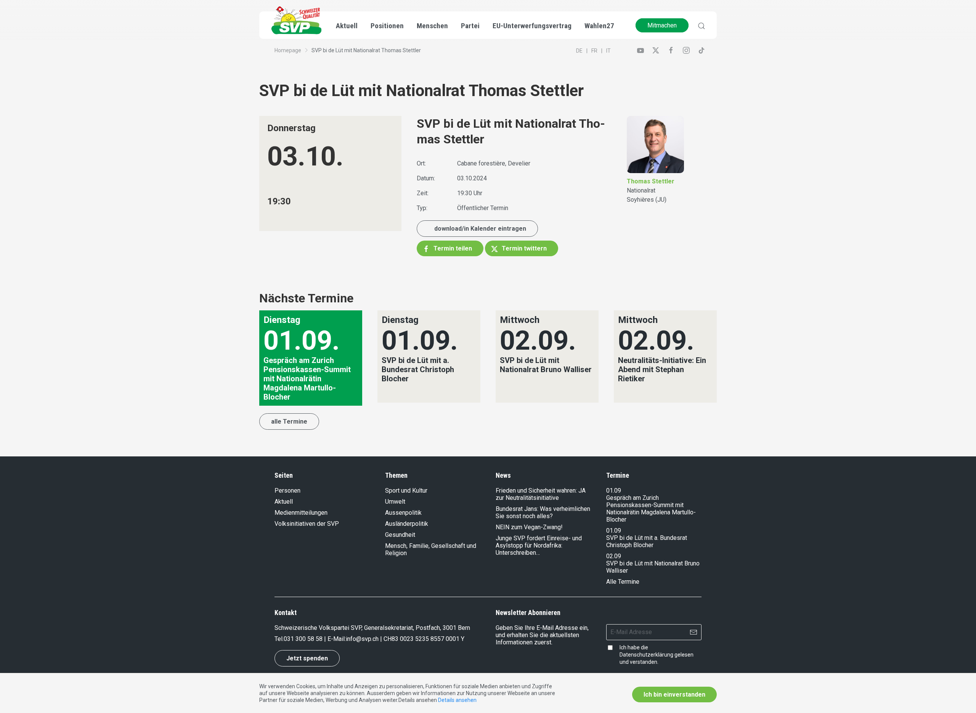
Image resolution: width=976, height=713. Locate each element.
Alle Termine (622, 581)
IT (608, 51)
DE (579, 51)
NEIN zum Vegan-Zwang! (529, 527)
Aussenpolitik (403, 512)
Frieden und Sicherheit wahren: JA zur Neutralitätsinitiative (541, 494)
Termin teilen (452, 248)
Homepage (287, 50)
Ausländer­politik (406, 523)
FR (594, 51)
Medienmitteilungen (300, 512)
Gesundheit (400, 534)
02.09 (613, 556)
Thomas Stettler (650, 181)
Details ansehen (457, 700)
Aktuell (283, 501)
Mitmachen (662, 25)
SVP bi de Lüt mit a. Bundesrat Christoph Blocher (646, 541)
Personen (287, 490)
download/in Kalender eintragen (480, 228)
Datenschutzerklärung (646, 655)
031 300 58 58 (303, 638)
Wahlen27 (599, 25)
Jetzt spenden (307, 658)
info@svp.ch (362, 638)
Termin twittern (523, 248)
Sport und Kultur (406, 490)
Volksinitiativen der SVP (306, 523)
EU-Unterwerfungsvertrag (532, 25)
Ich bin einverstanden (674, 694)
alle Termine (289, 421)
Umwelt (395, 501)
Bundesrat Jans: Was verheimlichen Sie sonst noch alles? (543, 512)
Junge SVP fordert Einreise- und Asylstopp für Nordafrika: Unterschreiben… (539, 545)
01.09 (613, 490)
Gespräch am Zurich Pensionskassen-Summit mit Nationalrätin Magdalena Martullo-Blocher (651, 508)
